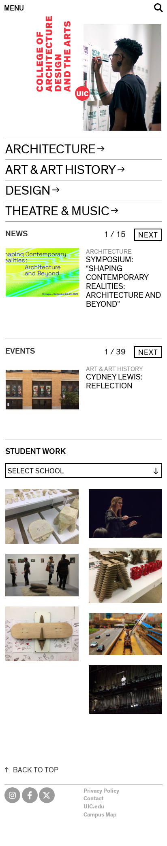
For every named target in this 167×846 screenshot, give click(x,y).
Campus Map (100, 815)
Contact (93, 798)
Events (20, 351)
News (16, 234)
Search (158, 8)
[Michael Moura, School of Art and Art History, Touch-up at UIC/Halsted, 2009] (125, 634)
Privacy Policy (101, 791)
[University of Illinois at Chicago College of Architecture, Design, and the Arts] (83, 8)
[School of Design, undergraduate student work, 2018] (42, 634)
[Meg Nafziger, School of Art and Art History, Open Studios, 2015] (42, 575)
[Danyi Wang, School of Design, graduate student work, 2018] (42, 516)
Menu (14, 8)
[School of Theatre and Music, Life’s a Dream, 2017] (125, 689)
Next (148, 235)
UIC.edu (94, 807)
